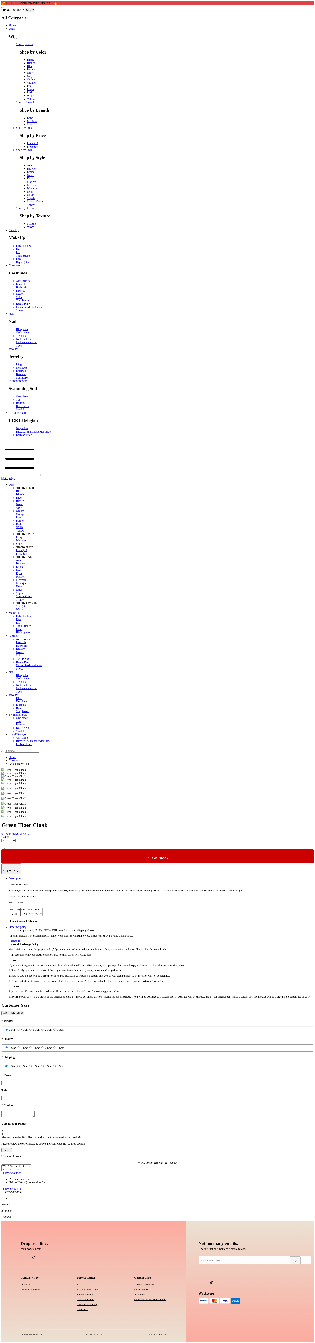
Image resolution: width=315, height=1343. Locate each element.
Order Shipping (18, 927)
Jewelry (13, 348)
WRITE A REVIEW (13, 1013)
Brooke (31, 168)
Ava (29, 165)
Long (30, 117)
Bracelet (21, 374)
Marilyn (31, 181)
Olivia (30, 194)
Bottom (20, 402)
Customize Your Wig (87, 1304)
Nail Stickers (23, 339)
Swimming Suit (18, 380)
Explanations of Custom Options (150, 1299)
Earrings (21, 370)
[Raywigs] (8, 478)
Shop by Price (24, 127)
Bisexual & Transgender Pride (33, 431)
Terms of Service (31, 1335)
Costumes (14, 265)
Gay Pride (22, 428)
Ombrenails (22, 332)
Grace (30, 175)
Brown (31, 69)
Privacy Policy (141, 1289)
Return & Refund (85, 1294)
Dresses (20, 290)
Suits (19, 297)
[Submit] (295, 1260)
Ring (19, 364)
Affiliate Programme (30, 1289)
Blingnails (22, 329)
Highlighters (23, 262)
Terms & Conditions (144, 1284)
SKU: (21, 833)
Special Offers (35, 201)
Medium (32, 121)
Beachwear (22, 406)
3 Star (36, 1029)
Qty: (4, 847)
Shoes (19, 310)
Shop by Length (25, 102)
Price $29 (32, 143)
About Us (25, 1284)
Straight (31, 223)
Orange (31, 82)
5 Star (12, 1029)
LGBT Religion (18, 412)
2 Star (48, 1029)
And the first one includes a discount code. (223, 1248)
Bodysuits (22, 287)
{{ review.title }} (11, 1188)
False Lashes (23, 245)
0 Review (7, 833)
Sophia (31, 198)
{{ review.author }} (12, 1172)
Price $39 (32, 146)
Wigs (12, 28)
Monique (32, 188)
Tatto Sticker (23, 255)
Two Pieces (22, 300)
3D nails (21, 335)
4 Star (24, 1029)
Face (19, 258)
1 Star (60, 1029)
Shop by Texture (25, 208)
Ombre (31, 79)
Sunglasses (22, 377)
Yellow (31, 99)
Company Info (30, 1277)
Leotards (21, 284)
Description (15, 878)
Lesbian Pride (24, 434)
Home (12, 25)
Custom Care (142, 1277)
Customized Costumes (29, 307)
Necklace (21, 367)
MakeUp (14, 230)
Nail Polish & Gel (26, 342)
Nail (11, 313)
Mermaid (32, 185)
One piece (22, 396)
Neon (30, 191)
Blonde (31, 62)
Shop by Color (24, 44)
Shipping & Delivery (87, 1289)
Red (29, 92)
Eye (18, 249)
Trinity (31, 204)
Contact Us (82, 1309)
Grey (30, 76)
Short (30, 124)
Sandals (20, 409)
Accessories (23, 280)
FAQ (79, 1284)
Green (30, 72)
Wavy (30, 226)
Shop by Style (24, 149)
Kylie (30, 178)
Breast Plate (23, 303)
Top (18, 399)
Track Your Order (85, 1299)
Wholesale (139, 1294)
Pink (29, 85)
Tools (19, 345)
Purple (30, 89)
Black (30, 59)
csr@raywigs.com (31, 1248)
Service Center (86, 1277)
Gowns (20, 293)
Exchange (14, 940)
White (30, 95)
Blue (29, 66)
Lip (18, 252)
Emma (30, 171)
